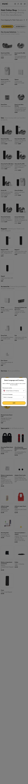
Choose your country (7, 388)
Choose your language (7, 394)
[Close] (25, 379)
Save (14, 403)
